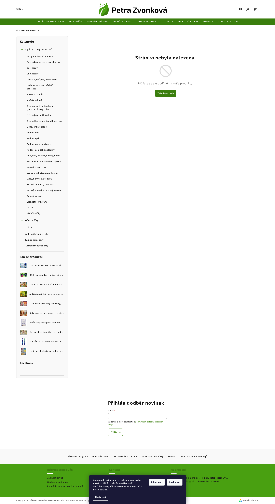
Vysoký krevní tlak (36, 167)
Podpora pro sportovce (39, 144)
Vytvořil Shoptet (251, 500)
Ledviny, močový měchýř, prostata (40, 87)
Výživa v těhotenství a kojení (42, 173)
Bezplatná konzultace (125, 456)
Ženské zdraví (34, 196)
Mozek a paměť (35, 94)
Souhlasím (174, 482)
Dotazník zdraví (100, 456)
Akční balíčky (34, 213)
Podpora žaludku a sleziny (41, 150)
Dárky (30, 207)
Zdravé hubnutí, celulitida (41, 184)
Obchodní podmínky (152, 456)
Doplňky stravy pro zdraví (38, 49)
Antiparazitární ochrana (40, 56)
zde (105, 489)
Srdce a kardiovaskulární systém (44, 161)
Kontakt (172, 456)
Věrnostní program (37, 201)
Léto (29, 227)
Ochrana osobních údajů (194, 456)
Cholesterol (33, 73)
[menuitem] (51, 21)
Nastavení (100, 497)
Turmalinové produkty (36, 245)
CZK (18, 9)
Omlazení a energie (37, 126)
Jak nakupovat (55, 477)
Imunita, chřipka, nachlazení (42, 79)
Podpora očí (33, 132)
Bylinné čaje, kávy (34, 240)
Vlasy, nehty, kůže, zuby (39, 178)
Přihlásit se (116, 432)
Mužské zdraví (34, 100)
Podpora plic (33, 138)
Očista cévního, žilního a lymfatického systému (40, 107)
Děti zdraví (32, 68)
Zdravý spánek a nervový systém (44, 190)
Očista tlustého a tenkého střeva (45, 121)
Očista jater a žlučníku (39, 115)
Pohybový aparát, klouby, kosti (43, 155)
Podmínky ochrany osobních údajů (65, 486)
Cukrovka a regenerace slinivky (43, 62)
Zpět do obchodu (165, 93)
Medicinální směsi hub (36, 234)
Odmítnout (157, 482)
